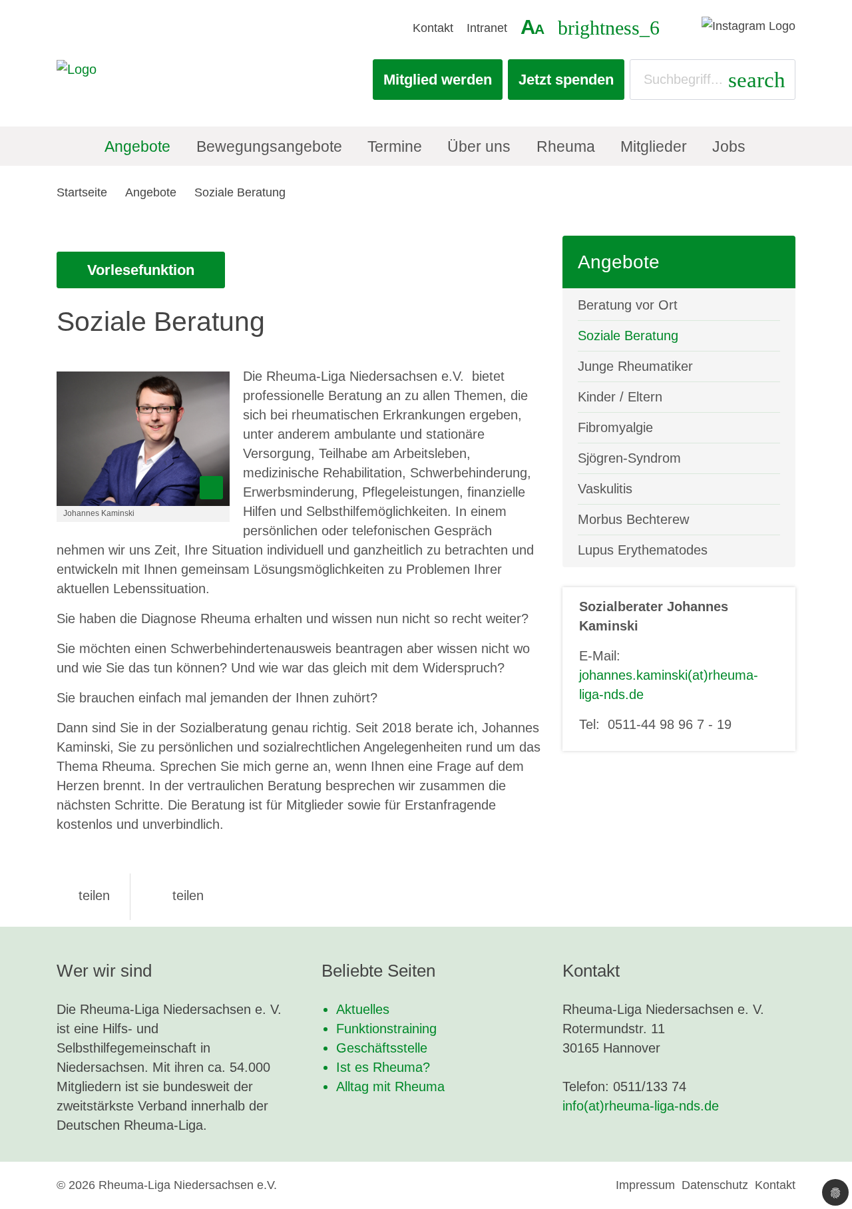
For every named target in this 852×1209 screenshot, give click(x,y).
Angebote (150, 192)
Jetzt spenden (566, 79)
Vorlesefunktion (140, 270)
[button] (83, 895)
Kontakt (433, 28)
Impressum (645, 1185)
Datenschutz (715, 1185)
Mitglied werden (437, 79)
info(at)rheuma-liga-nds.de (640, 1105)
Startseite (82, 192)
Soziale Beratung (240, 192)
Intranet (487, 28)
